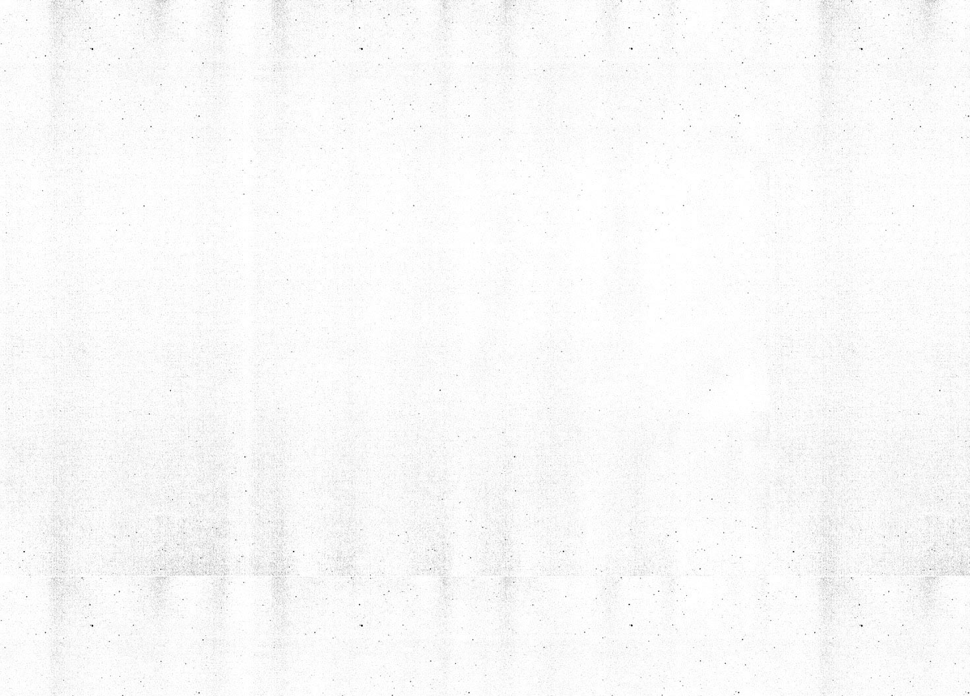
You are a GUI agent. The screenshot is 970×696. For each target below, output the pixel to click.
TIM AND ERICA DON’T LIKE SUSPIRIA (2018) (753, 316)
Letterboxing (119, 259)
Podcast (235, 175)
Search (171, 302)
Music (226, 229)
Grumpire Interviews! (113, 186)
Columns (236, 144)
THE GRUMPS (113, 229)
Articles (102, 144)
